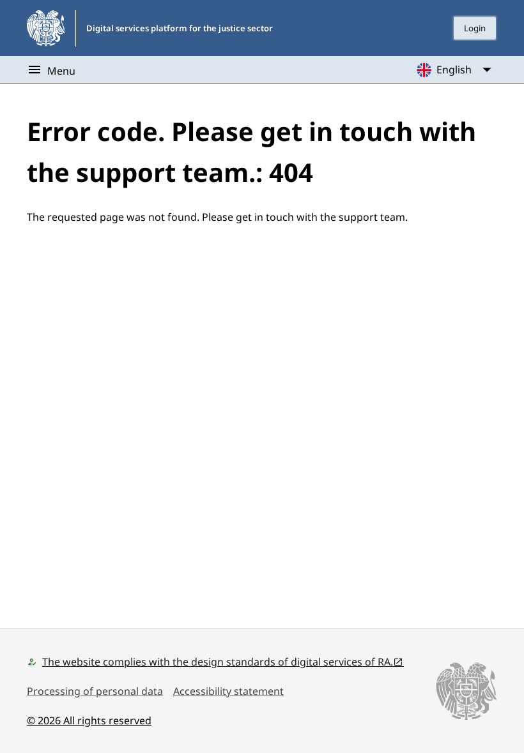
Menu (61, 71)
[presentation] (474, 28)
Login (475, 28)
